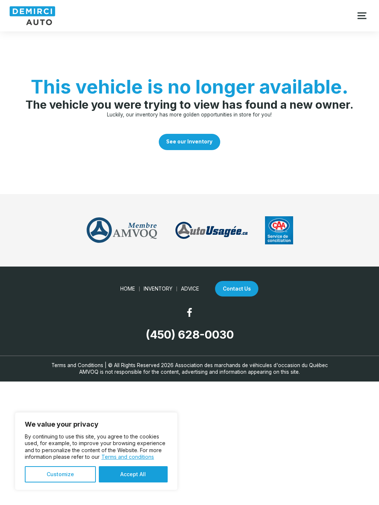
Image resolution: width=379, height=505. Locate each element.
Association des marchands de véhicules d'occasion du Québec (251, 365)
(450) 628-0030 (189, 334)
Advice (190, 289)
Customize (60, 474)
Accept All (133, 474)
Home (127, 289)
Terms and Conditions (77, 365)
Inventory (158, 289)
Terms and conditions (127, 457)
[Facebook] (189, 312)
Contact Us (237, 289)
